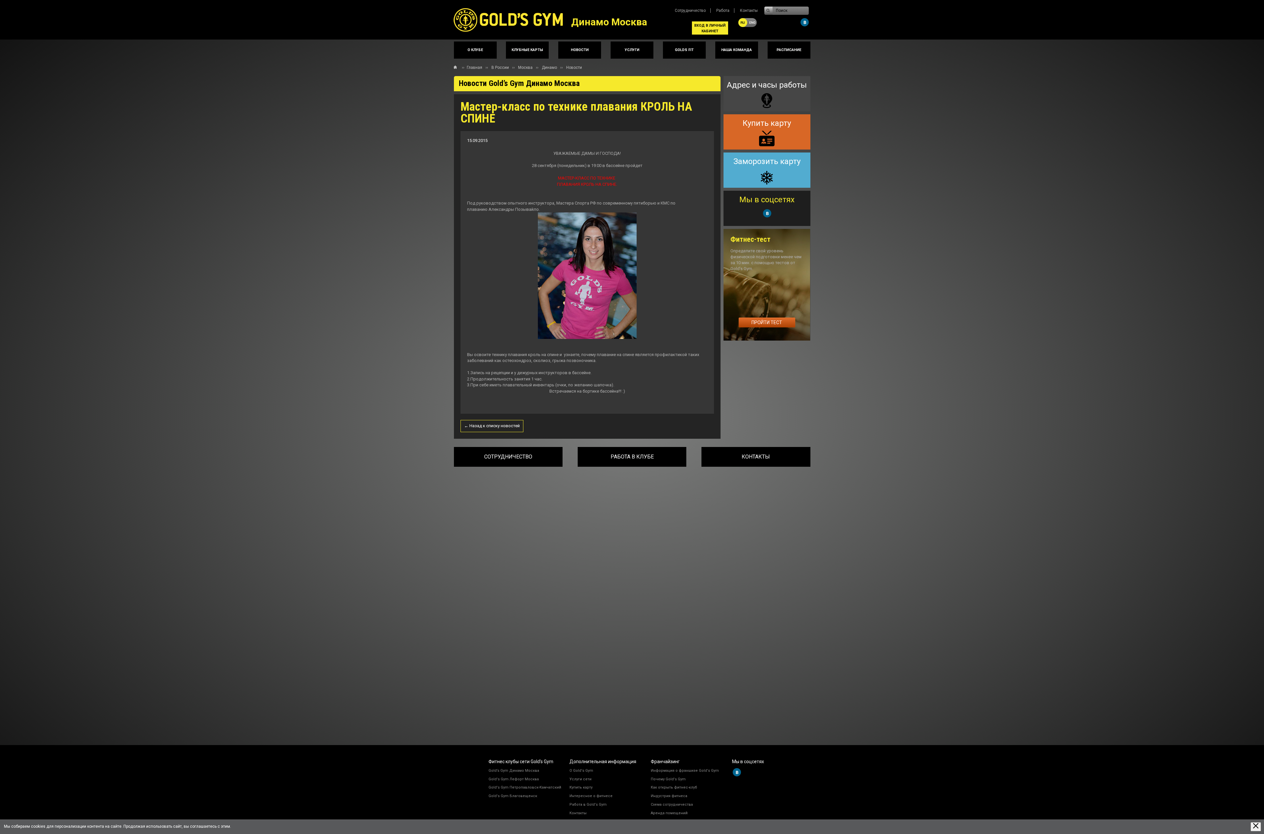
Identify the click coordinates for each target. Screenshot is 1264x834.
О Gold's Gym (581, 770)
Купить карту (580, 787)
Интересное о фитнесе (591, 796)
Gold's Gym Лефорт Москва (513, 779)
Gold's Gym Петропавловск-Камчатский (524, 787)
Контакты (749, 10)
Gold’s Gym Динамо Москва (513, 770)
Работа (722, 10)
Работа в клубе (632, 457)
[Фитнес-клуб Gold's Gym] (512, 20)
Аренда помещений (669, 813)
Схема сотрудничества (672, 804)
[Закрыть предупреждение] (1256, 826)
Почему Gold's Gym (668, 779)
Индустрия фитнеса (669, 796)
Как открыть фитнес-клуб (674, 787)
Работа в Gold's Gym (588, 804)
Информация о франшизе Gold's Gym (685, 770)
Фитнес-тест (750, 239)
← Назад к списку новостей (492, 425)
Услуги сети (580, 779)
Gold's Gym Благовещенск (512, 796)
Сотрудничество (690, 10)
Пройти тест (766, 322)
